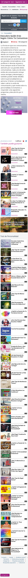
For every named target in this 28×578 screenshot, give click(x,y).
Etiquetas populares (18, 561)
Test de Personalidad (9, 236)
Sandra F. (6, 42)
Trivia (18, 6)
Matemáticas (4, 9)
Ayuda (11, 557)
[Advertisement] (14, 129)
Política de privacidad (18, 559)
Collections (22, 563)
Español (4, 6)
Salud (22, 6)
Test (2, 33)
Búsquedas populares (9, 563)
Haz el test (14, 112)
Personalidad (11, 6)
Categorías (6, 561)
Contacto (4, 557)
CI (10, 9)
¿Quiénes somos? (21, 557)
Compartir (23, 42)
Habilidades (15, 9)
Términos (21, 28)
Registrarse (5, 575)
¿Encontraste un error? (6, 141)
